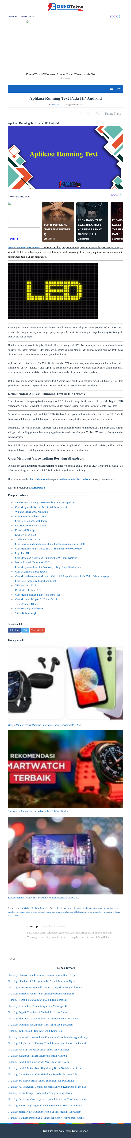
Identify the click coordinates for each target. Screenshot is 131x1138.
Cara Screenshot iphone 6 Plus (30, 516)
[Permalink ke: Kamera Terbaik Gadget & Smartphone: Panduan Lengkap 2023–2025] (65, 855)
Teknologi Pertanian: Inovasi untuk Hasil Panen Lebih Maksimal (40, 1024)
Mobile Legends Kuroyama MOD (32, 562)
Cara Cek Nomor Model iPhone (31, 520)
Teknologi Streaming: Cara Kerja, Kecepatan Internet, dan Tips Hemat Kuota (47, 1099)
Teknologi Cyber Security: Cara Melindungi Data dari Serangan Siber (43, 1074)
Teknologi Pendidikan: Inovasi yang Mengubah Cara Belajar (38, 1061)
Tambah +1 (37, 630)
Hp (32, 908)
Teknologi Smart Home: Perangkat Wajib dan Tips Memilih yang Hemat (44, 1111)
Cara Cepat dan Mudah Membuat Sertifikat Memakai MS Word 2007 (50, 543)
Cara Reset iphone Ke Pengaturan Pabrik (36, 580)
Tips (37, 908)
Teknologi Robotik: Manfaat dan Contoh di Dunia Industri (37, 999)
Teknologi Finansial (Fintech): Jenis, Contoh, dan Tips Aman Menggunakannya (48, 1037)
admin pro (33, 926)
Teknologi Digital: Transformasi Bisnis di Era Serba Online (37, 1012)
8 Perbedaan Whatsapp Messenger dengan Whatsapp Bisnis (45, 502)
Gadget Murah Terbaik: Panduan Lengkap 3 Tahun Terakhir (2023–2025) (45, 724)
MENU (118, 88)
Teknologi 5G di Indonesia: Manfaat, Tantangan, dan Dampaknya (41, 1080)
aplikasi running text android (24, 247)
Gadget (27, 908)
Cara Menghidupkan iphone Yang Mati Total (37, 594)
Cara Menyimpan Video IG (29, 608)
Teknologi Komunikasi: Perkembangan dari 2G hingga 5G (37, 1006)
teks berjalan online (99, 911)
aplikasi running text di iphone (68, 908)
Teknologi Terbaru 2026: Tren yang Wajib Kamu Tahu (35, 1030)
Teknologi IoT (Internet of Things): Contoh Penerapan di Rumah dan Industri (47, 1043)
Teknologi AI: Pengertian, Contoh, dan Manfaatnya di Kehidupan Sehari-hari (47, 1086)
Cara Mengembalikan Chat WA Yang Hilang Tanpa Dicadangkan (48, 567)
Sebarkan (14, 630)
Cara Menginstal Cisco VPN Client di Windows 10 (41, 507)
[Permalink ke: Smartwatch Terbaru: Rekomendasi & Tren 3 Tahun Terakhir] (65, 769)
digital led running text (80, 911)
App (21, 908)
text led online (14, 915)
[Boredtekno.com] (65, 6)
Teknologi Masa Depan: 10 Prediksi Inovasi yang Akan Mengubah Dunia (45, 987)
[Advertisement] (65, 260)
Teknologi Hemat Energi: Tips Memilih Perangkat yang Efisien (40, 1092)
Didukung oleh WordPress (56, 1130)
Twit (25, 630)
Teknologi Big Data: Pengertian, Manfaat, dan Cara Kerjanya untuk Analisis (46, 1117)
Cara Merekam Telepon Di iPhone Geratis (36, 599)
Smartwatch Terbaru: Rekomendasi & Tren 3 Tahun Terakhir (38, 811)
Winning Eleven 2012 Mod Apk (31, 511)
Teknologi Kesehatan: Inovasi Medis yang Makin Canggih (37, 1055)
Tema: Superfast (80, 1130)
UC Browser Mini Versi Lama (30, 525)
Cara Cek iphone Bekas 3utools (31, 571)
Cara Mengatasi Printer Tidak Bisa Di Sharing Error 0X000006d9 (48, 548)
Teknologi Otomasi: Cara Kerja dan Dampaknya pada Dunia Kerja (41, 975)
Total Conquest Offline (26, 603)
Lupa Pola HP (22, 553)
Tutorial (43, 908)
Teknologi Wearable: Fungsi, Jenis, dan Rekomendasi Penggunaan (41, 993)
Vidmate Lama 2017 (25, 585)
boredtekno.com (39, 479)
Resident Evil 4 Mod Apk (28, 590)
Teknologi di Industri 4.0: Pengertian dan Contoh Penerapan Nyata (41, 981)
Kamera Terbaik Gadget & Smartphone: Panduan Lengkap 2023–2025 (43, 897)
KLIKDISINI (37, 487)
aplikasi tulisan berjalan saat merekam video (50, 911)
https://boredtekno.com (54, 926)
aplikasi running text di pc (94, 908)
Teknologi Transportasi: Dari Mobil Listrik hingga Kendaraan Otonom (43, 1018)
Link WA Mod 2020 (25, 534)
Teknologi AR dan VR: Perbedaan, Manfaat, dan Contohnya (38, 1049)
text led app (114, 911)
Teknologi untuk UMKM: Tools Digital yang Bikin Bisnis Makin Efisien (44, 1068)
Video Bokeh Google (26, 613)
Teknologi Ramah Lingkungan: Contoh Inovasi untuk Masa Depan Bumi (45, 1105)
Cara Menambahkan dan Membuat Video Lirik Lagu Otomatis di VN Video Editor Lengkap (62, 576)
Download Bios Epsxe (26, 530)
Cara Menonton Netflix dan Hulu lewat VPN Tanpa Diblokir (46, 557)
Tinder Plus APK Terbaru (28, 539)
